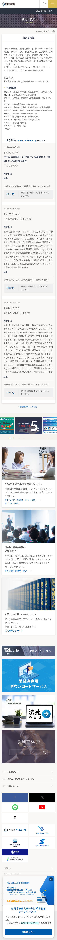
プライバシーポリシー (12, 874)
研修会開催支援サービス (16, 571)
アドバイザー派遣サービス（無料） (21, 500)
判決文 (9, 194)
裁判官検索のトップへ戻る (28, 407)
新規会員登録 (41, 11)
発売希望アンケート (14, 631)
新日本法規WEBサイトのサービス (21, 779)
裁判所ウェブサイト (25, 141)
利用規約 (7, 868)
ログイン (51, 11)
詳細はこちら (28, 932)
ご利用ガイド (13, 772)
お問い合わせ (13, 786)
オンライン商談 (12, 503)
